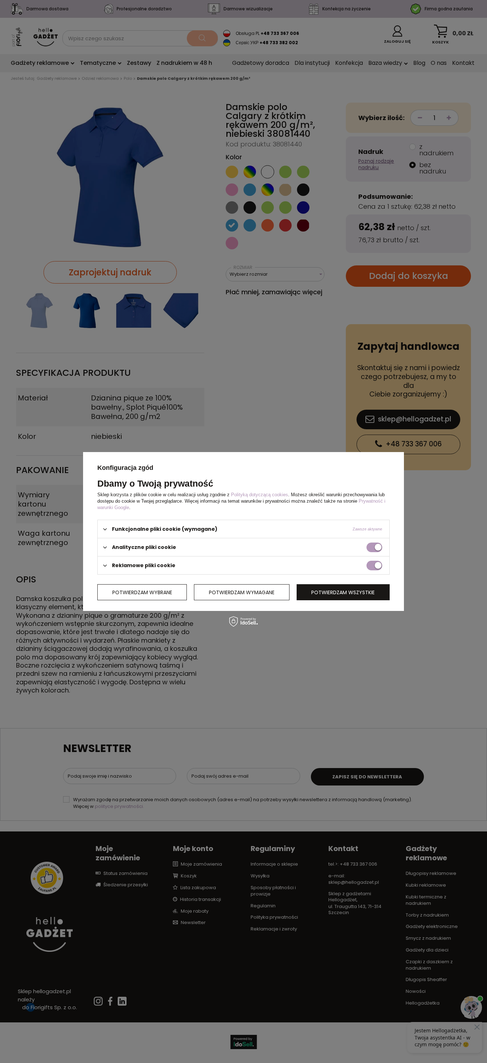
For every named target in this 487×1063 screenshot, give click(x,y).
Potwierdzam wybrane (142, 592)
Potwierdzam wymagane (242, 592)
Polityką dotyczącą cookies (259, 494)
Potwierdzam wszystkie (343, 592)
